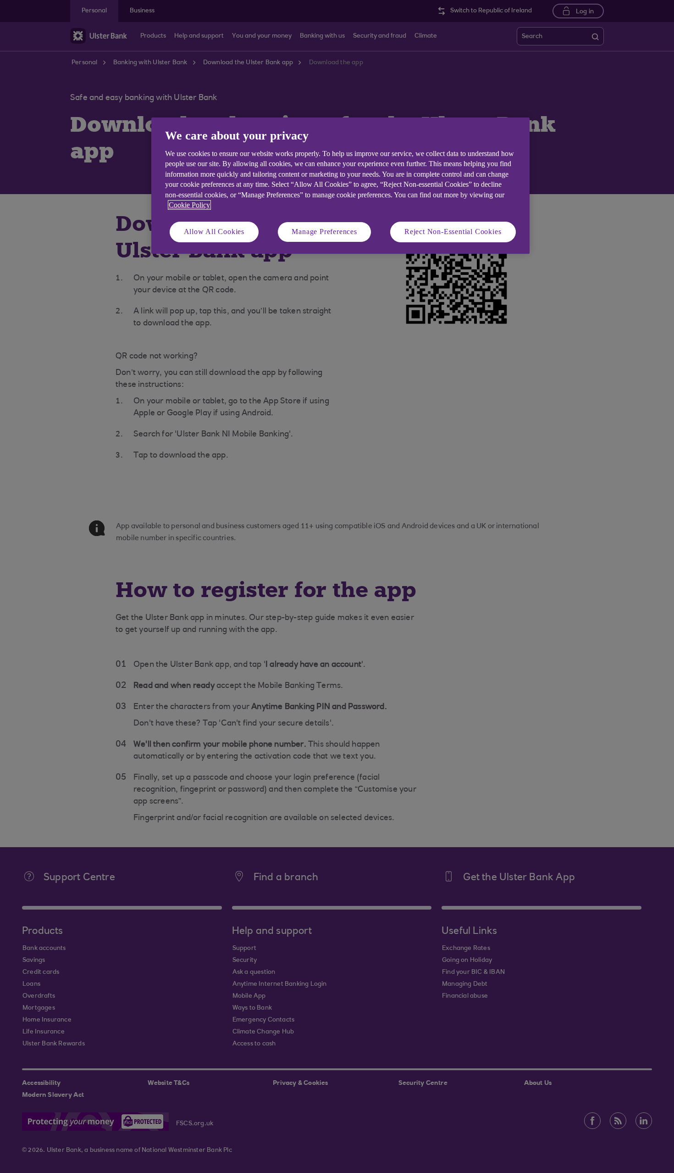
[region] (340, 185)
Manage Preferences (324, 231)
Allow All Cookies (214, 231)
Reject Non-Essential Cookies (452, 231)
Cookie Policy (189, 205)
